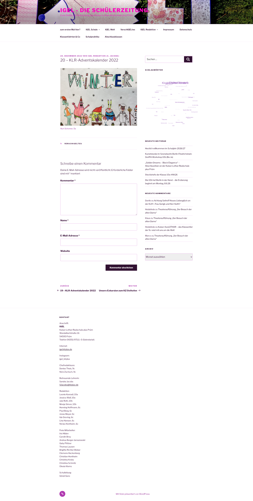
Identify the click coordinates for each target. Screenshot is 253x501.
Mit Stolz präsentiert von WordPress (133, 494)
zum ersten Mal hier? (70, 29)
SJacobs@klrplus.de (68, 385)
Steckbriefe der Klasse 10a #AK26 (161, 174)
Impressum (168, 29)
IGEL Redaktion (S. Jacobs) (103, 56)
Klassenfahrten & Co (70, 36)
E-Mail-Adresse (70, 235)
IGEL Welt (110, 29)
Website (65, 251)
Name (64, 220)
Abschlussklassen (113, 36)
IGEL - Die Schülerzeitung (104, 10)
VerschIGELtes (127, 29)
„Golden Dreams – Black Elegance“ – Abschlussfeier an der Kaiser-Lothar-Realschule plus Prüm (167, 165)
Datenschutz (186, 29)
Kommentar (68, 180)
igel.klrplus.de (65, 349)
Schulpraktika (92, 36)
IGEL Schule (92, 29)
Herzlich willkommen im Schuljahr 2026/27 (165, 148)
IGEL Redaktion (148, 29)
